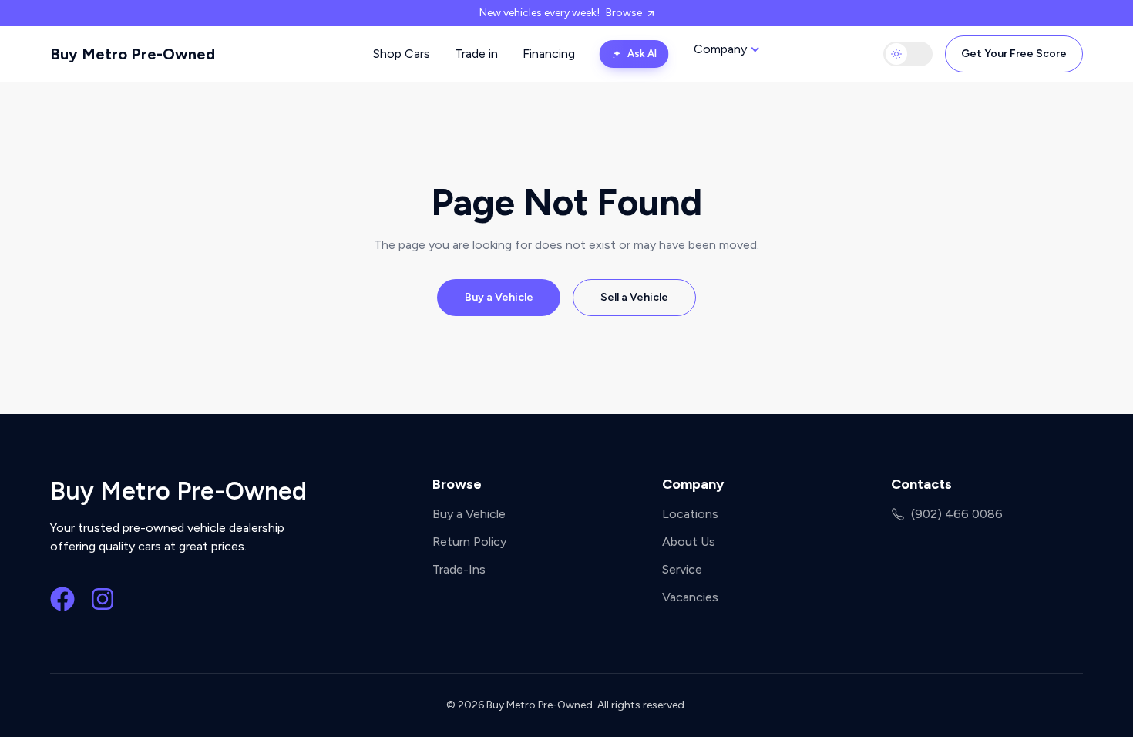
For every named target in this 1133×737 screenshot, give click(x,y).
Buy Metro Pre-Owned (132, 54)
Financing (549, 53)
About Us (688, 541)
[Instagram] (102, 599)
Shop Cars (401, 53)
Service (682, 569)
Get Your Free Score (1014, 53)
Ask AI (642, 53)
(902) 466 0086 (957, 513)
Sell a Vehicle (634, 297)
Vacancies (690, 597)
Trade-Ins (459, 569)
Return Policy (469, 541)
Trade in (476, 53)
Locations (690, 513)
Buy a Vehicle (499, 297)
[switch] (908, 54)
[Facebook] (62, 599)
